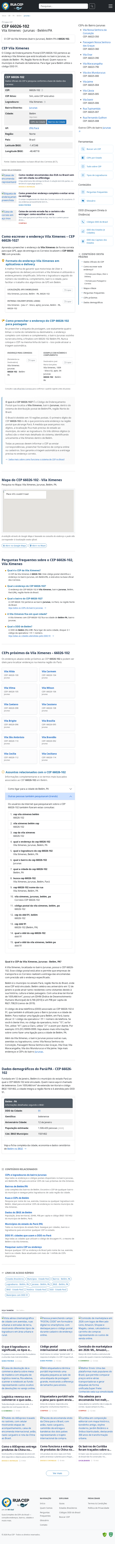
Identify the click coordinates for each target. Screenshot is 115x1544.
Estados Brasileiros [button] (15, 1279)
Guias (62, 1503)
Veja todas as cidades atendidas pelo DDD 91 (29, 636)
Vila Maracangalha (93, 63)
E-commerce (84, 1361)
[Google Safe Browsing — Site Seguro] (104, 1534)
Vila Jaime (88, 81)
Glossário (44, 1520)
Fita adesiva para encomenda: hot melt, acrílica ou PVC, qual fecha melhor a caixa (96, 1401)
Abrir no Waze (39, 545)
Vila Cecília (10, 753)
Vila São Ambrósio (14, 737)
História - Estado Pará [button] (36, 1289)
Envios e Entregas (27, 187)
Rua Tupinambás (92, 108)
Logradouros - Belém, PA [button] (17, 1284)
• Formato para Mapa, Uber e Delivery (96, 275)
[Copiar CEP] (42, 90)
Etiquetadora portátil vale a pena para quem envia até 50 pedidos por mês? (57, 1400)
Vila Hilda (9, 671)
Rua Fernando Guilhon (95, 117)
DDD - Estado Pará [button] (58, 1289)
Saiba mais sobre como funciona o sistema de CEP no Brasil (36, 459)
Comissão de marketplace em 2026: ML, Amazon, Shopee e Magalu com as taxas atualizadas (95, 1351)
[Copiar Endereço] (44, 102)
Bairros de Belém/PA (16, 1186)
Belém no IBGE (15, 1148)
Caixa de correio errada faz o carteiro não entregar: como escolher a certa (42, 213)
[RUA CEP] (12, 6)
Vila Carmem (49, 671)
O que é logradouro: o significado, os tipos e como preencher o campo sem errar (18, 1351)
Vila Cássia (88, 90)
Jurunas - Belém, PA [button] (41, 1284)
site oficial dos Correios (23, 389)
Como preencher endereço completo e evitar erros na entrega (46, 195)
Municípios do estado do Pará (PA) (24, 1223)
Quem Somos (46, 1508)
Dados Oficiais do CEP (94, 261)
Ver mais (57, 1473)
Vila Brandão (49, 737)
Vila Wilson (48, 687)
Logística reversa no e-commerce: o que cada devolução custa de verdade (16, 1401)
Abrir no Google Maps (15, 545)
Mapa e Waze (90, 288)
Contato (43, 1524)
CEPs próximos (90, 297)
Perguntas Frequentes (94, 293)
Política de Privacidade (98, 1508)
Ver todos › (20, 1310)
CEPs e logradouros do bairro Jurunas (26, 1174)
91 (39, 1110)
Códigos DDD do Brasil (69, 1512)
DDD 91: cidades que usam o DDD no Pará (28, 1235)
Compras (23, 223)
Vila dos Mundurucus (94, 72)
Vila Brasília (48, 720)
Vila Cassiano (49, 704)
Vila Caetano (11, 704)
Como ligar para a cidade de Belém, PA (28, 788)
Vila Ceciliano (49, 753)
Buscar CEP (64, 1517)
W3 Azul (11, 1509)
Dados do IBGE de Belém (18, 1212)
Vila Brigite (10, 720)
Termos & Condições (97, 1503)
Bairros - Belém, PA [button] (61, 1279)
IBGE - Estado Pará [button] (14, 1289)
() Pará (34, 128)
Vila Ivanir (88, 99)
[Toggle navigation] (110, 6)
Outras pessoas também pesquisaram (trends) (33, 796)
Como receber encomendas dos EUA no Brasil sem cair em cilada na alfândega (46, 176)
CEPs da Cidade (38, 122)
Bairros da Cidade (56, 122)
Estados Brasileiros (68, 1508)
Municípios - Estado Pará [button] (38, 1279)
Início (42, 1503)
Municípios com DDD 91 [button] (17, 1295)
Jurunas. (39, 1051)
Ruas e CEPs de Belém (17, 1197)
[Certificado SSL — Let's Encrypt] (110, 1534)
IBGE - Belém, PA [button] (60, 1284)
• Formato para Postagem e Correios (95, 282)
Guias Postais (25, 205)
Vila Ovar (87, 54)
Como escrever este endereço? (93, 268)
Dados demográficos (93, 302)
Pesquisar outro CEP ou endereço (23, 1247)
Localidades (84, 1460)
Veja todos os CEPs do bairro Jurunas (25, 608)
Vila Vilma (9, 687)
